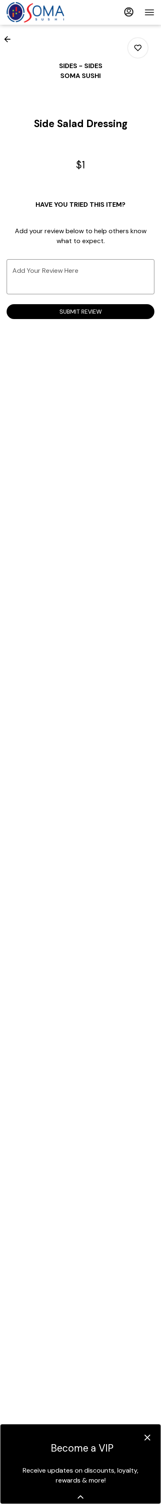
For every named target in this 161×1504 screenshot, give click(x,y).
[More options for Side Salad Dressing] (138, 48)
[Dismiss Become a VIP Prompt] (147, 1437)
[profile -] (129, 12)
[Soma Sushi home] (44, 12)
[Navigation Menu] (149, 12)
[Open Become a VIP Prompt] (80, 1497)
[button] (10, 39)
